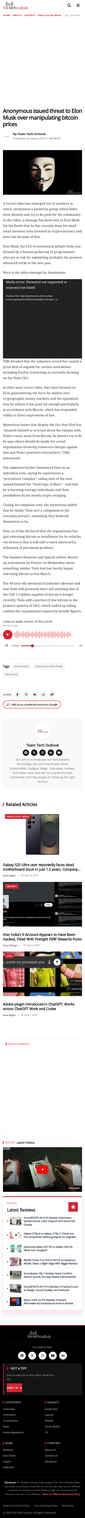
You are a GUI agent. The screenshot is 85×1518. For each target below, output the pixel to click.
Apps (9, 955)
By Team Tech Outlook (29, 134)
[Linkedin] (63, 1356)
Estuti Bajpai (9, 875)
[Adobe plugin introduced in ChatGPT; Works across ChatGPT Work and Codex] (42, 974)
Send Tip (12, 1388)
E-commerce (10, 1420)
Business (8, 1450)
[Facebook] (17, 694)
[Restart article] (6, 646)
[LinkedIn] (34, 694)
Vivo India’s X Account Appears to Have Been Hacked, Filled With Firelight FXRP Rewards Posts (42, 936)
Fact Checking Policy (46, 1505)
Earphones (51, 1409)
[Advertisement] (42, 62)
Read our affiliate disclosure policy (61, 1494)
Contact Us (51, 1455)
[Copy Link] (52, 694)
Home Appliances (13, 1432)
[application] (42, 318)
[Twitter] (32, 1356)
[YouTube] (59, 752)
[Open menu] (78, 6)
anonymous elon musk (48, 666)
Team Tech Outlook (42, 745)
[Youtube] (53, 1356)
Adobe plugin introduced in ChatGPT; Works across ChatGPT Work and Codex (39, 1006)
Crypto (17, 15)
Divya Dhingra (10, 945)
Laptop (49, 1414)
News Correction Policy (16, 1505)
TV (46, 1432)
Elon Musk (11, 674)
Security (29, 15)
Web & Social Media (49, 15)
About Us (50, 1450)
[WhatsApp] (43, 694)
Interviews (9, 1409)
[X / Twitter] (34, 752)
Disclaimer (51, 1461)
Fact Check (9, 1455)
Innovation (9, 1414)
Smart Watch (52, 1426)
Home (6, 15)
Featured (8, 1467)
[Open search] (69, 6)
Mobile (49, 1420)
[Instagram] (42, 752)
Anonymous (21, 666)
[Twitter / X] (26, 694)
